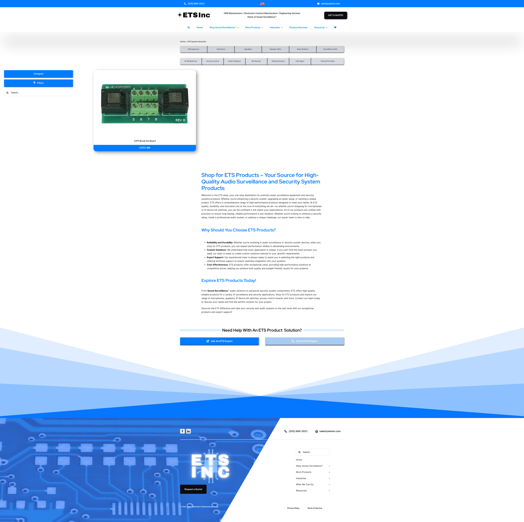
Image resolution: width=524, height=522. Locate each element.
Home (182, 41)
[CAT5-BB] (144, 72)
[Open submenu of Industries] (329, 478)
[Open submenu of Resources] (329, 491)
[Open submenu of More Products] (329, 472)
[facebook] (182, 431)
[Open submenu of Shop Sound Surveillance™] (329, 466)
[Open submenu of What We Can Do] (329, 485)
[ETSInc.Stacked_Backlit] (211, 449)
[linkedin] (188, 431)
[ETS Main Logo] (194, 10)
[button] (189, 27)
